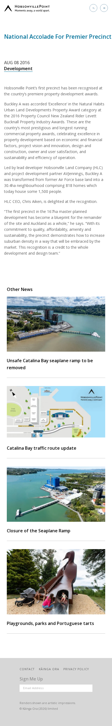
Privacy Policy (76, 669)
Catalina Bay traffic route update (41, 448)
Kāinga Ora (49, 669)
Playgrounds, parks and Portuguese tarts (50, 623)
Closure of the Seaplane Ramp (38, 531)
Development (18, 69)
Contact (27, 669)
